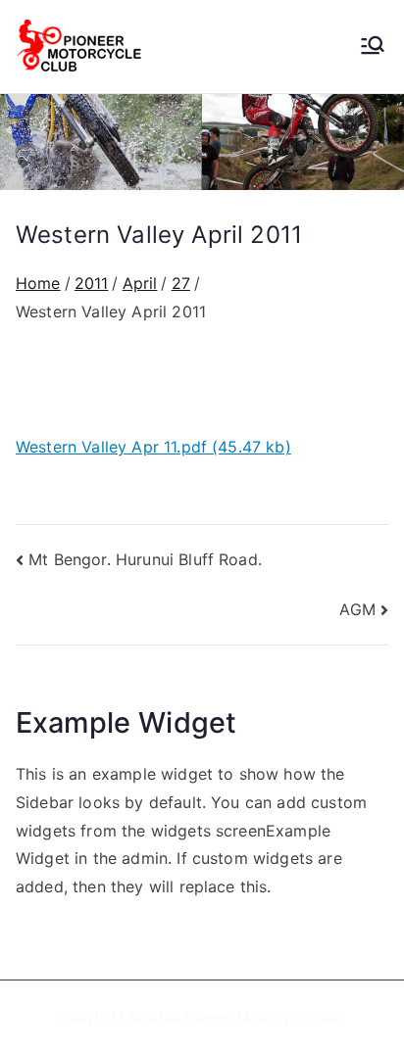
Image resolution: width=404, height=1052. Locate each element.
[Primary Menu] (372, 47)
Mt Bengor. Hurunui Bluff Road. (145, 559)
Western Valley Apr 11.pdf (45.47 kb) (153, 446)
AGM (357, 609)
